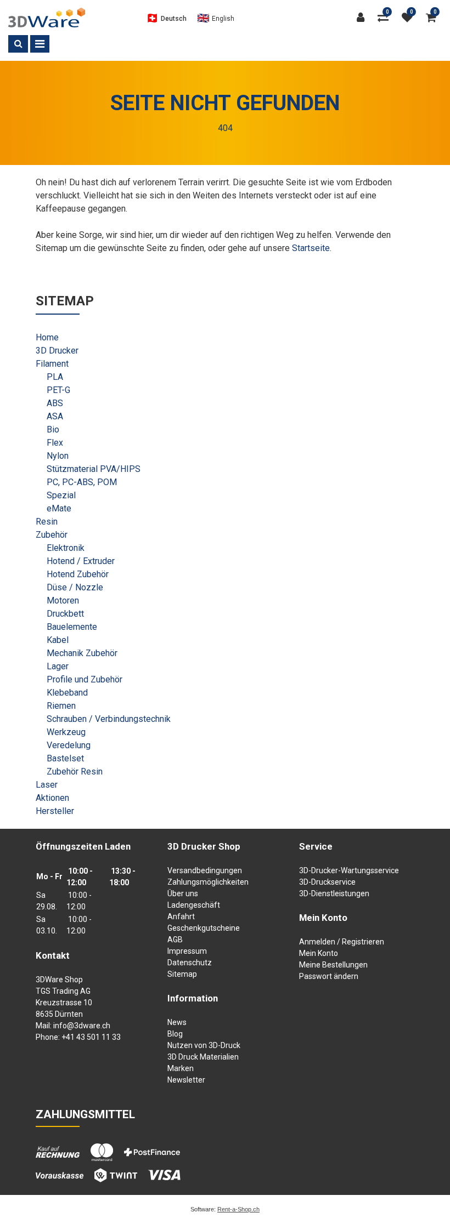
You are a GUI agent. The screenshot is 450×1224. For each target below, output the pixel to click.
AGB (175, 939)
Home (47, 337)
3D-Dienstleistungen (334, 893)
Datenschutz (189, 962)
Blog (175, 1033)
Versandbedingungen (204, 870)
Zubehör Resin (75, 771)
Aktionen (52, 798)
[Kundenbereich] (363, 18)
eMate (59, 508)
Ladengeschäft (193, 905)
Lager (58, 666)
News (177, 1022)
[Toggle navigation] (39, 44)
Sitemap (182, 974)
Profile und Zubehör (84, 679)
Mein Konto (318, 953)
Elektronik (66, 548)
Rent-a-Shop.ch (238, 1209)
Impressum (187, 951)
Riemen (61, 706)
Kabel (58, 640)
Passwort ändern (328, 976)
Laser (47, 784)
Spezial (61, 495)
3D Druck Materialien (203, 1056)
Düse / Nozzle (75, 587)
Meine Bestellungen (333, 964)
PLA (55, 377)
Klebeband (67, 692)
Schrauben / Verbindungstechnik (109, 719)
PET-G (58, 390)
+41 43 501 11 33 (91, 1037)
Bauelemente (72, 627)
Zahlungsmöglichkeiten (208, 882)
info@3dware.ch (81, 1025)
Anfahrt (181, 916)
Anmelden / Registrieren (341, 941)
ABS (55, 403)
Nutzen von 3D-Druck (203, 1045)
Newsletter (186, 1079)
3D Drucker (57, 350)
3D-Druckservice (327, 882)
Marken (180, 1068)
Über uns (182, 893)
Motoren (63, 600)
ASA (55, 416)
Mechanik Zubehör (82, 653)
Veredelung (69, 745)
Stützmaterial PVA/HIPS (93, 469)
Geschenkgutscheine (203, 928)
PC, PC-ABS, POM (82, 482)
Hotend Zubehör (78, 574)
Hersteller (55, 811)
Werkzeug (66, 732)
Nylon (58, 456)
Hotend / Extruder (81, 561)
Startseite (311, 248)
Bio (53, 429)
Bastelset (65, 758)
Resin (47, 521)
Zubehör (52, 535)
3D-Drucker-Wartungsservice (349, 870)
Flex (55, 442)
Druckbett (65, 613)
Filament (52, 363)
